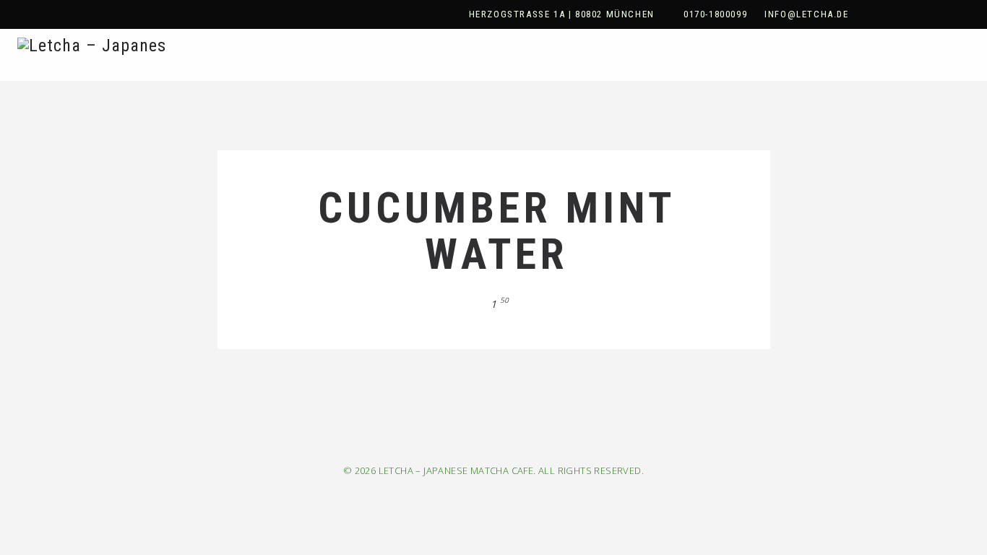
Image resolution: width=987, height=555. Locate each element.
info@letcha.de (806, 14)
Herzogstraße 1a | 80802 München (562, 14)
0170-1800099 (715, 14)
